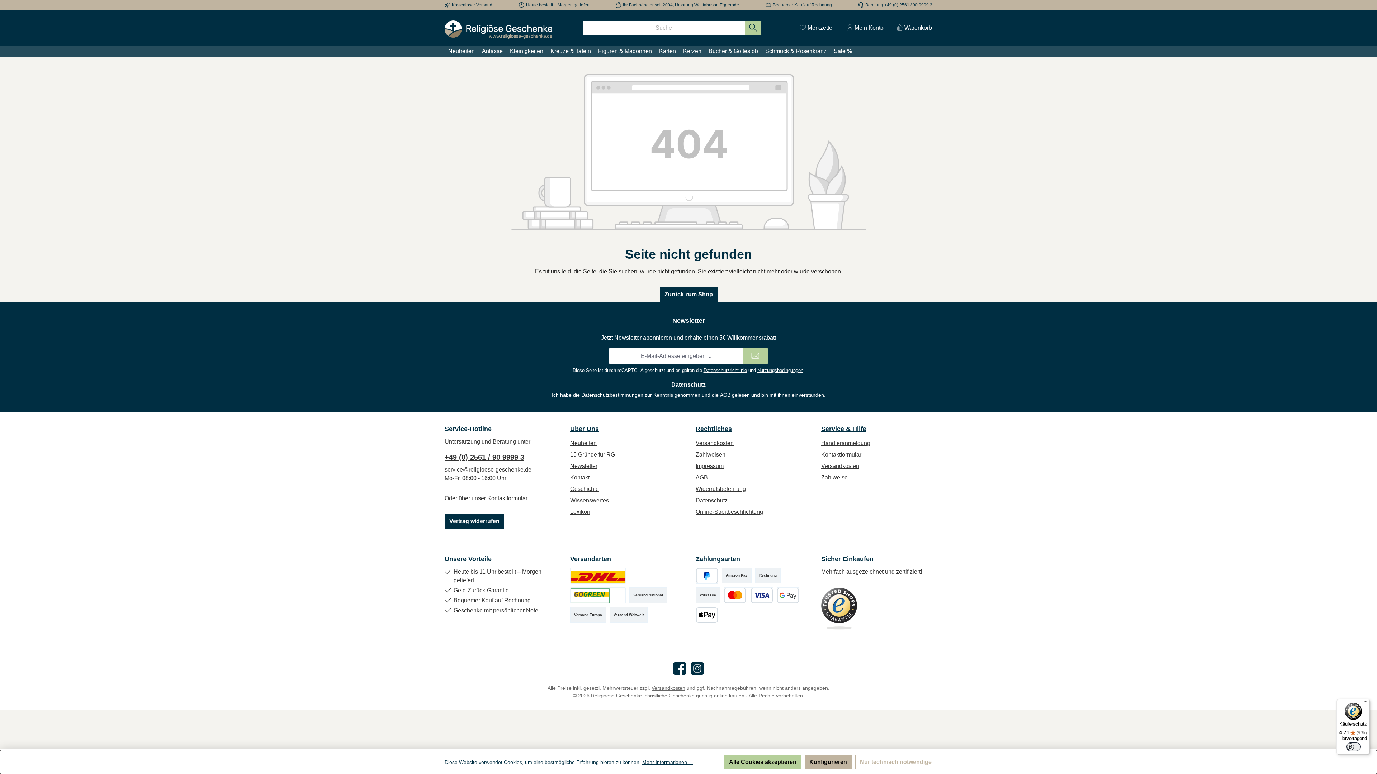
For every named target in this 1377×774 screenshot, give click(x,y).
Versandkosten (715, 443)
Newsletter (583, 466)
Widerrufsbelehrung (721, 489)
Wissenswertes (589, 500)
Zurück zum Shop (688, 294)
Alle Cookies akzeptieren (762, 762)
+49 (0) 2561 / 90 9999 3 (484, 457)
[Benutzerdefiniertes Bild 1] (598, 576)
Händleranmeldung (845, 443)
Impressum (710, 466)
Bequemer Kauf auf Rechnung (802, 5)
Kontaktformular (507, 498)
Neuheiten (583, 443)
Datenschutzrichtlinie (725, 370)
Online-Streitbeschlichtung (729, 512)
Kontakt (580, 477)
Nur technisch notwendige (896, 762)
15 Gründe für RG (592, 455)
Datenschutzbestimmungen (612, 395)
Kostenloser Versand (472, 5)
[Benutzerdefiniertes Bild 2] (598, 595)
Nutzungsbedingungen (780, 370)
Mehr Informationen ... (667, 762)
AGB (725, 395)
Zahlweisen (710, 455)
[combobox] (663, 28)
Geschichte (584, 489)
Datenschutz (712, 500)
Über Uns (584, 429)
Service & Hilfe (843, 429)
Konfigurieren (828, 762)
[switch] (1353, 746)
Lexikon (580, 512)
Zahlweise (834, 477)
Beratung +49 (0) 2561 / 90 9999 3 (898, 5)
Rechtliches (714, 429)
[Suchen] (753, 28)
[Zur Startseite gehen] (498, 29)
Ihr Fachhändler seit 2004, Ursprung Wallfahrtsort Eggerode (681, 5)
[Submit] (755, 356)
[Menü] (1365, 703)
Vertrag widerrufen (474, 521)
